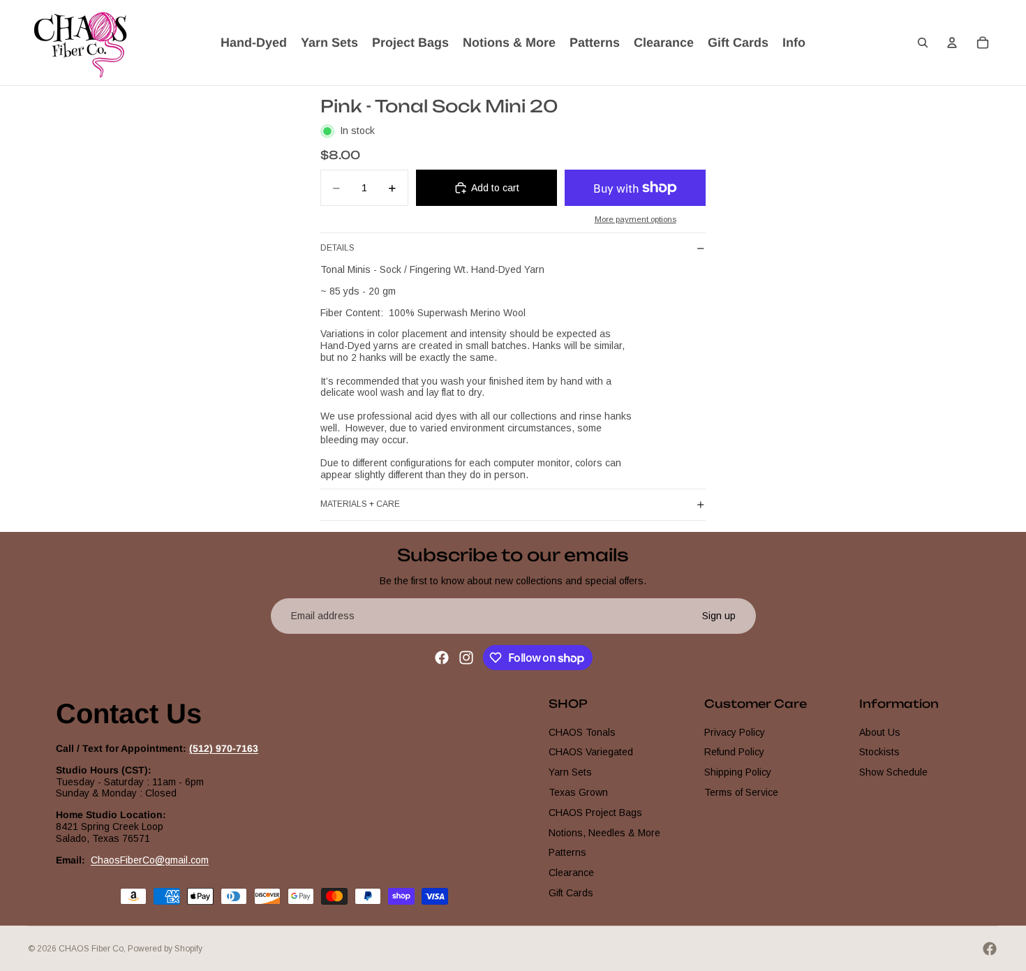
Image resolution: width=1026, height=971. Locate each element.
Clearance (571, 872)
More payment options (635, 218)
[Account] (952, 42)
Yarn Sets (570, 772)
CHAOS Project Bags (595, 812)
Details (337, 248)
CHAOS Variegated (591, 751)
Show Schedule (893, 772)
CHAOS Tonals (582, 732)
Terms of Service (741, 792)
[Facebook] (441, 657)
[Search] (922, 42)
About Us (879, 732)
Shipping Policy (737, 772)
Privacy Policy (734, 732)
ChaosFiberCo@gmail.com (150, 860)
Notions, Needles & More (604, 832)
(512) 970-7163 (223, 748)
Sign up (719, 615)
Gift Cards (571, 892)
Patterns (567, 852)
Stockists (879, 751)
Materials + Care (360, 504)
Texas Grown (578, 792)
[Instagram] (466, 657)
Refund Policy (734, 751)
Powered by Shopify (165, 949)
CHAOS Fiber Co (91, 949)
